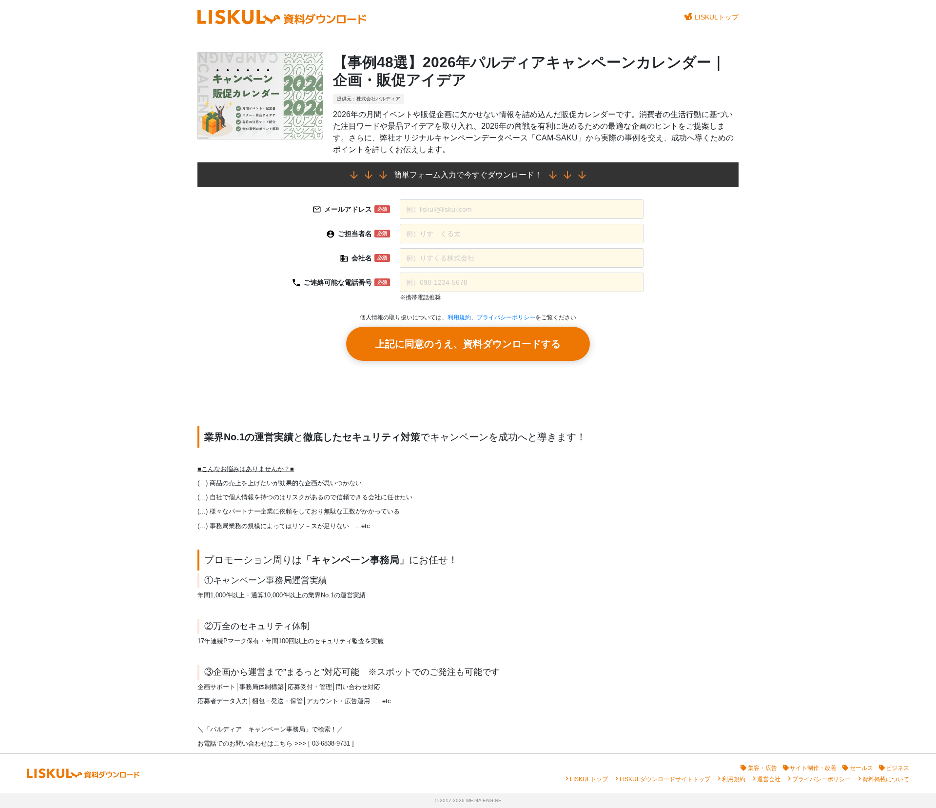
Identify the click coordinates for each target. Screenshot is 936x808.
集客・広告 (762, 768)
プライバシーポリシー (506, 317)
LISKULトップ (717, 17)
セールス (861, 768)
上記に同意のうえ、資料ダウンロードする (468, 343)
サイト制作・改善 (813, 768)
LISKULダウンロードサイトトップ (665, 779)
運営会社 (768, 779)
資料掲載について (885, 779)
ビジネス (897, 768)
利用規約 (459, 317)
